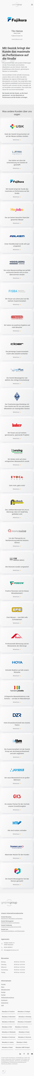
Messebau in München (8, 1022)
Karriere (3, 995)
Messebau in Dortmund (8, 1037)
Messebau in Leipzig (7, 1042)
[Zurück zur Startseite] (17, 4)
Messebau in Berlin (22, 1042)
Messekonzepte (5, 989)
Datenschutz (4, 1003)
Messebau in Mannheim (8, 1016)
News (2, 987)
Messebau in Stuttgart (24, 1011)
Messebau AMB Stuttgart (23, 1047)
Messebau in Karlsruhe (21, 1027)
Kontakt (3, 984)
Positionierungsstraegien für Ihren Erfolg (11, 927)
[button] (32, 4)
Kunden (3, 992)
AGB (2, 1005)
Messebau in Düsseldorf (24, 1022)
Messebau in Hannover (24, 1037)
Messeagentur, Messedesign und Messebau (11, 918)
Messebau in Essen (24, 1032)
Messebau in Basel (7, 1047)
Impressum (4, 1000)
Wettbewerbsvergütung (7, 997)
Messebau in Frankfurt (8, 1011)
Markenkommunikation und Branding (10, 922)
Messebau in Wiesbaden (9, 1032)
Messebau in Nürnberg (25, 1016)
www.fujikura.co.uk (17, 39)
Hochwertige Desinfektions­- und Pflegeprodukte (13, 931)
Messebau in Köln (7, 1027)
